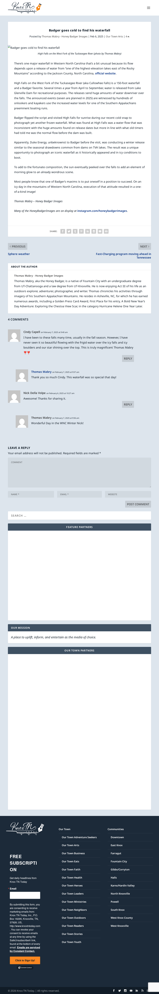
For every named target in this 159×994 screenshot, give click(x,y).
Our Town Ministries (74, 901)
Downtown (117, 837)
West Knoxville (120, 926)
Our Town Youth (71, 942)
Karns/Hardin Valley (123, 885)
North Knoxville (120, 893)
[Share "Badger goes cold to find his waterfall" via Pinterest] (81, 231)
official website (105, 73)
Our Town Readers (73, 926)
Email (13, 888)
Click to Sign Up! (25, 960)
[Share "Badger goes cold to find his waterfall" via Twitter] (69, 231)
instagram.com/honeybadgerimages (102, 211)
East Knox (117, 845)
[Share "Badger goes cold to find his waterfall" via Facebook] (63, 231)
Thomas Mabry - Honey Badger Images (65, 36)
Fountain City (119, 861)
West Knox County (122, 917)
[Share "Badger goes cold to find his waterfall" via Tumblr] (75, 231)
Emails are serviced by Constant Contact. (25, 949)
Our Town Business (73, 853)
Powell (115, 901)
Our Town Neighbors (74, 910)
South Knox (118, 910)
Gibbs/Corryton (120, 869)
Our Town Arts (114, 36)
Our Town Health (72, 877)
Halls (114, 877)
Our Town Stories (72, 934)
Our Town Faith (71, 869)
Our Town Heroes (72, 885)
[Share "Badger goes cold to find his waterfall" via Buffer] (94, 231)
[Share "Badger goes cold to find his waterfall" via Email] (100, 231)
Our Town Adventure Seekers (79, 837)
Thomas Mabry (41, 372)
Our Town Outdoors (74, 917)
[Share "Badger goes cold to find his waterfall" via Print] (106, 231)
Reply (128, 358)
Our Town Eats (70, 861)
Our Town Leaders (73, 893)
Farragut (116, 853)
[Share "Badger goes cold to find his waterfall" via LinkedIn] (87, 231)
